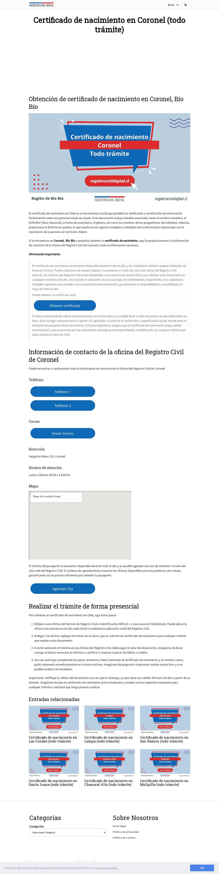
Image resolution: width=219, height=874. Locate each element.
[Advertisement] (109, 62)
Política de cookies (124, 837)
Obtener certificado (64, 305)
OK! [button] (202, 867)
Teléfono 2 (63, 405)
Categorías (36, 826)
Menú (171, 5)
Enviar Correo (63, 433)
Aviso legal (119, 826)
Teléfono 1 (63, 391)
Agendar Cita (63, 588)
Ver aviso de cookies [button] (106, 868)
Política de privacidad (126, 831)
